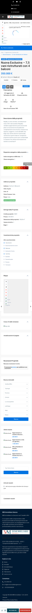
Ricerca (16, 419)
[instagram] (20, 1)
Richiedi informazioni (25, 610)
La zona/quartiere (9, 401)
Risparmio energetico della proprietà (15, 152)
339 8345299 (16, 12)
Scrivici (15, 8)
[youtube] (16, 1)
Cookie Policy (13, 600)
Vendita (4, 59)
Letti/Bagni (7, 406)
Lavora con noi (8, 574)
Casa (2, 52)
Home (5, 562)
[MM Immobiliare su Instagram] (5, 610)
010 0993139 (16, 5)
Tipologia (7, 388)
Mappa (6, 275)
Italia (14, 194)
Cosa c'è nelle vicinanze (11, 322)
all (18, 77)
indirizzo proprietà (9, 182)
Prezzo (6, 415)
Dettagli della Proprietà (11, 210)
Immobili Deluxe (8, 567)
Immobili (6, 564)
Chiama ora (12, 610)
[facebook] (13, 1)
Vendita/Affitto (8, 384)
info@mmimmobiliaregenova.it (12, 584)
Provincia (7, 393)
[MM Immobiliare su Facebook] (2, 610)
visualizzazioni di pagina (11, 335)
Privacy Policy (6, 600)
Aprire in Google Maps (9, 200)
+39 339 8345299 (9, 587)
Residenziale (15, 52)
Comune (7, 397)
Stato (6, 410)
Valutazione (7, 571)
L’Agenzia (6, 569)
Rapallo (16, 77)
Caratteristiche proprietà (11, 235)
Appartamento (8, 52)
